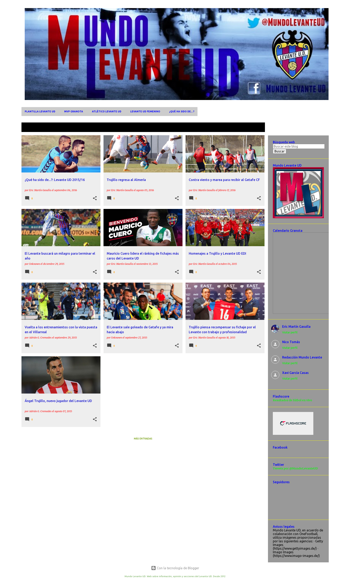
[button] (94, 198)
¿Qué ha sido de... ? (181, 111)
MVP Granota (73, 111)
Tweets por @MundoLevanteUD (295, 468)
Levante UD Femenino (145, 111)
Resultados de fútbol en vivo (292, 400)
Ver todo (255, 127)
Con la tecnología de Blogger (177, 568)
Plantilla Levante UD (40, 111)
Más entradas (143, 438)
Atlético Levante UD (106, 111)
